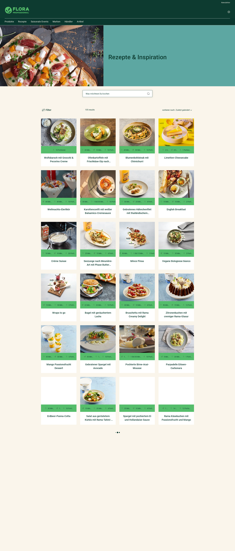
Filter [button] (48, 109)
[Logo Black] (17, 6)
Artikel (80, 21)
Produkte (9, 21)
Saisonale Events (39, 21)
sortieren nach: (168, 110)
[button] (229, 12)
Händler (69, 21)
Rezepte (22, 21)
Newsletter (225, 3)
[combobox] (117, 93)
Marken (56, 21)
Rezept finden (148, 93)
